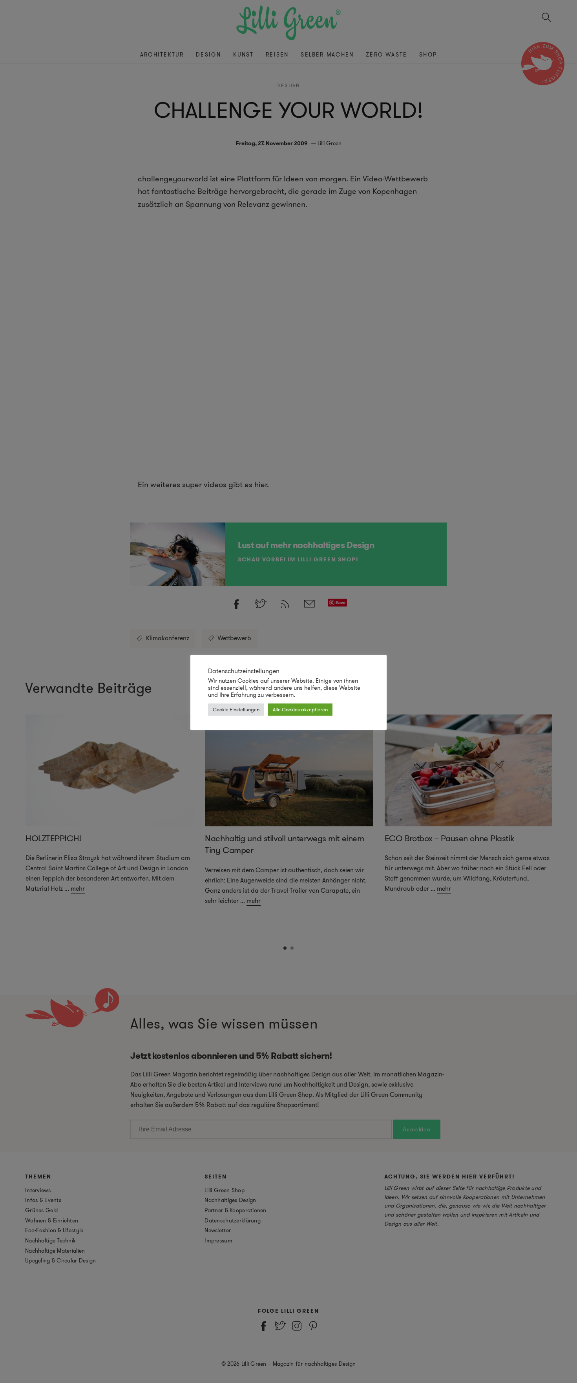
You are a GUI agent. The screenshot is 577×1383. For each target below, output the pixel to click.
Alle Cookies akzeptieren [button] (300, 709)
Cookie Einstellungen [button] (236, 709)
